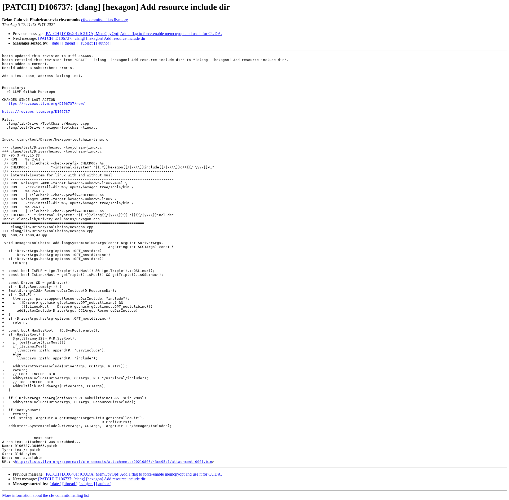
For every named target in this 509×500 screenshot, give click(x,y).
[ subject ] (86, 43)
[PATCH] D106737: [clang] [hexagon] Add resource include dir (91, 38)
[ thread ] (69, 43)
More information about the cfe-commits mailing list (45, 495)
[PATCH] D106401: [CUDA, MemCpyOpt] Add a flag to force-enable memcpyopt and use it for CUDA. (133, 33)
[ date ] (55, 43)
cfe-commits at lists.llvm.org (104, 20)
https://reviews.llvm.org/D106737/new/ (45, 104)
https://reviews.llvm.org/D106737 (36, 112)
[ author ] (103, 43)
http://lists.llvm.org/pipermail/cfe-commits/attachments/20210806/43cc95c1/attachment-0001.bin (113, 462)
